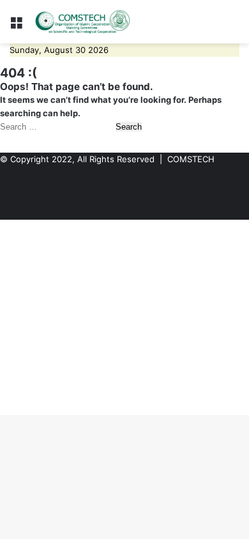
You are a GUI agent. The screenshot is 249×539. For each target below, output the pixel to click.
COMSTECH (191, 159)
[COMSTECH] (83, 21)
